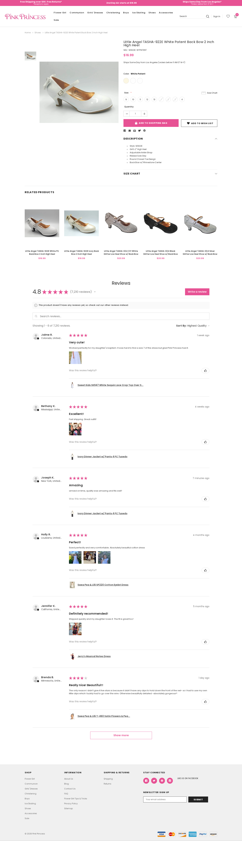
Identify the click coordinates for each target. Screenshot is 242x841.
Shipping (108, 778)
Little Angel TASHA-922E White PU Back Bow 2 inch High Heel (42, 252)
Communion (77, 12)
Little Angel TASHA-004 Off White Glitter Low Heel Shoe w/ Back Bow (121, 252)
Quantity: (129, 106)
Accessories (166, 12)
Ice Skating (138, 12)
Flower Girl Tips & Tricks (75, 798)
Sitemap (68, 808)
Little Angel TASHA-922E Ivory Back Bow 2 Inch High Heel (81, 252)
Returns (107, 783)
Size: (126, 92)
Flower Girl (60, 12)
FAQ (66, 793)
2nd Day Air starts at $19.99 (121, 2)
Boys (126, 12)
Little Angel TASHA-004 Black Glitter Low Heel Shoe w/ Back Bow (160, 252)
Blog (66, 783)
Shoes (152, 12)
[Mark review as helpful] (205, 370)
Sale (56, 20)
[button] (95, 292)
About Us (68, 778)
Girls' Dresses (95, 12)
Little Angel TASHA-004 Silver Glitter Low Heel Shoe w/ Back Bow (200, 252)
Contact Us (70, 788)
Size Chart (212, 92)
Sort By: (181, 326)
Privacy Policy (71, 803)
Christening (113, 12)
